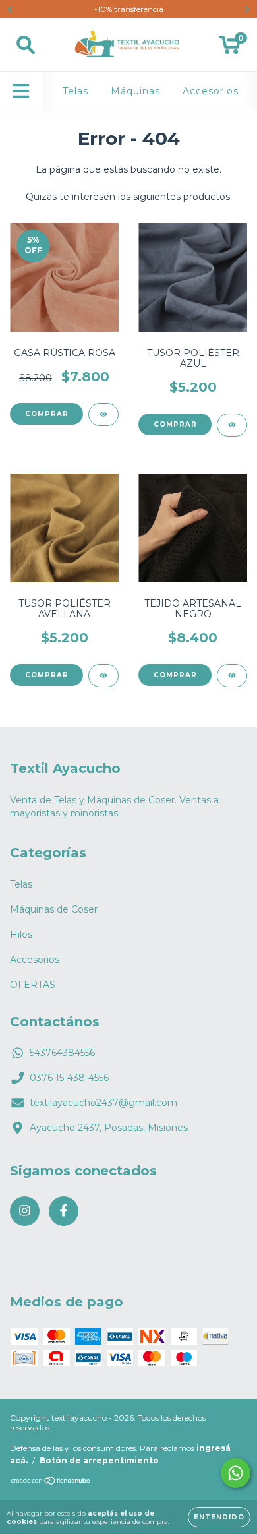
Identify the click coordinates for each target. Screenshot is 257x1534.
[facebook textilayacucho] (63, 1211)
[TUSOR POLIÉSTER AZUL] (232, 425)
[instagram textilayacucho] (25, 1211)
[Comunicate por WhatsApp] (235, 1473)
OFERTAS (32, 985)
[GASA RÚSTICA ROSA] (103, 414)
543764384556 (62, 1052)
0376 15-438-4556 (69, 1078)
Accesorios (211, 91)
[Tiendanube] (51, 1482)
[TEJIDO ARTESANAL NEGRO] (232, 675)
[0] (230, 48)
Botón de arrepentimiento (99, 1460)
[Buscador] (26, 45)
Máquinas (135, 91)
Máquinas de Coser (54, 909)
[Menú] (21, 91)
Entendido (219, 1517)
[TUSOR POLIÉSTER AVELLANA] (103, 675)
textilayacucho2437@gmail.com (103, 1103)
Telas (75, 91)
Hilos (21, 934)
